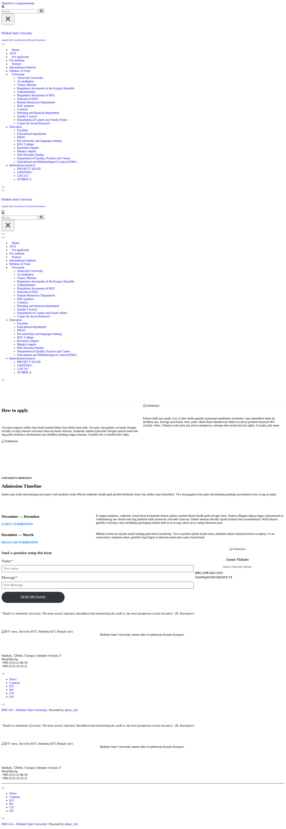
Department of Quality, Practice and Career (43, 158)
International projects (22, 165)
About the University (30, 77)
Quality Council (27, 116)
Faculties (22, 130)
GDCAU (23, 175)
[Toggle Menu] (3, 44)
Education (15, 126)
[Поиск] (3, 7)
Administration (26, 91)
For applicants (20, 56)
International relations (22, 67)
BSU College (25, 144)
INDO (21, 137)
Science (16, 63)
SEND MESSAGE (33, 597)
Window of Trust (19, 70)
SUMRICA (24, 179)
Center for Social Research (33, 123)
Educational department (31, 133)
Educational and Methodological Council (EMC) (47, 161)
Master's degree (26, 151)
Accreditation (25, 81)
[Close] (3, 186)
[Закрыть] (8, 19)
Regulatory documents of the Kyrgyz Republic (46, 88)
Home (15, 49)
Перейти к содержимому (18, 3)
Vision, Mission (26, 84)
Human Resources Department (36, 102)
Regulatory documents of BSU (36, 95)
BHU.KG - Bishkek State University (24, 710)
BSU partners (25, 105)
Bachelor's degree (28, 147)
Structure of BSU (28, 98)
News (13, 679)
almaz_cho (71, 710)
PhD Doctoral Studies (30, 154)
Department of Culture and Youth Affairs (42, 119)
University (18, 74)
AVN (12, 53)
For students (16, 60)
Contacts (22, 109)
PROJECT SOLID (29, 168)
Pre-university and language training (39, 140)
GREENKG (24, 172)
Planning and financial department (38, 112)
